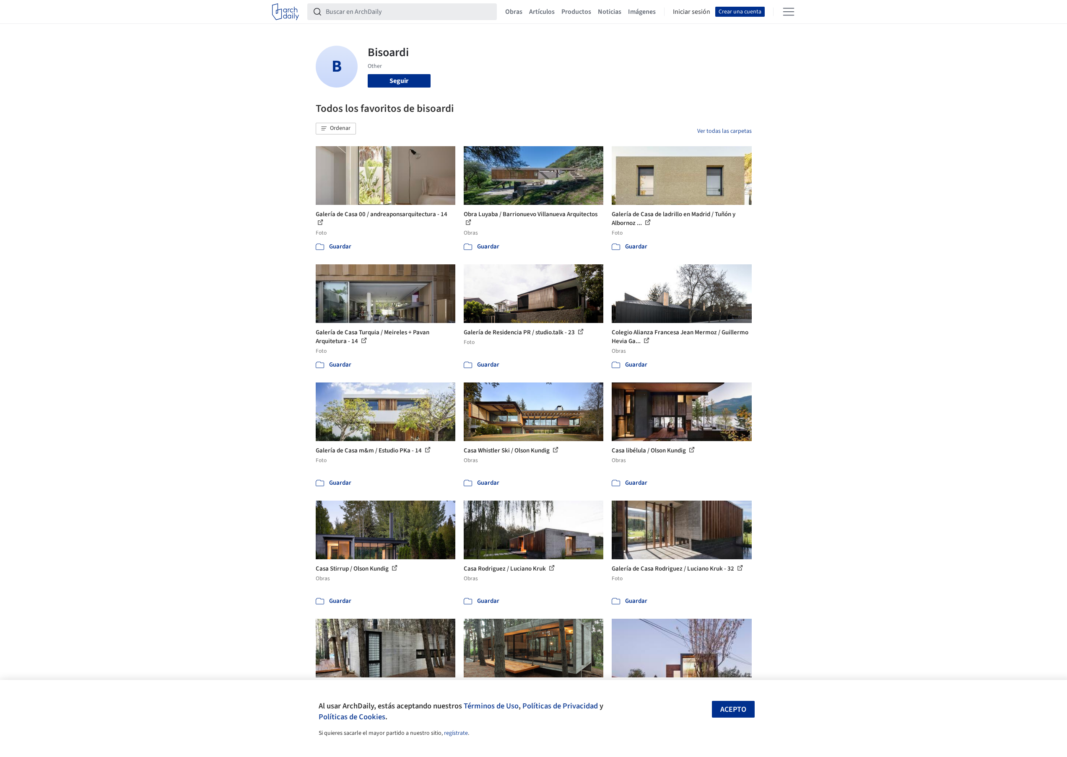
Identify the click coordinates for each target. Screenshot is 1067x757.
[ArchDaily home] (285, 11)
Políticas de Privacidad (560, 705)
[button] (336, 128)
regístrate (456, 733)
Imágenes (642, 11)
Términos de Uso (491, 705)
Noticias (609, 11)
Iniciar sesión (691, 11)
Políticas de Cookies (352, 716)
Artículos (542, 11)
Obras (513, 11)
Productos (576, 11)
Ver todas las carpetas (724, 131)
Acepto (733, 709)
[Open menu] (788, 11)
